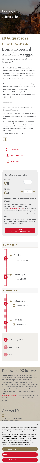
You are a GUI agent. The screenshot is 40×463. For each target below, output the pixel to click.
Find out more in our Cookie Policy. (16, 445)
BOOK (20, 230)
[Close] (37, 424)
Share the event (14, 149)
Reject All (6, 454)
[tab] (20, 245)
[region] (20, 442)
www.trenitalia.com (17, 209)
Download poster (16, 155)
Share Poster (15, 161)
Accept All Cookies (10, 460)
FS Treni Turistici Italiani (9, 396)
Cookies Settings (9, 449)
